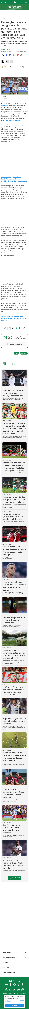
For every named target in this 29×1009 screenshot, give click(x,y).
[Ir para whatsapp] (18, 989)
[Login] (26, 2)
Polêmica (16, 353)
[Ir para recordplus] (6, 989)
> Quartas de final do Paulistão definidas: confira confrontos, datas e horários (14, 318)
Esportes (7, 952)
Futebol (9, 18)
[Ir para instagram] (14, 984)
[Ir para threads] (22, 984)
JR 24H (5, 962)
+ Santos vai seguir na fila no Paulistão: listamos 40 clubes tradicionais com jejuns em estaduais (14, 179)
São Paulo (4, 105)
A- (11, 61)
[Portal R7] (14, 2)
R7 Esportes (3, 18)
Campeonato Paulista (12, 120)
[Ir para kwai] (18, 984)
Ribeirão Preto (23, 353)
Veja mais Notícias (14, 878)
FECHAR (14, 1005)
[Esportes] (14, 7)
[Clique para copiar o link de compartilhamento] (21, 55)
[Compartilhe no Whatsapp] (14, 55)
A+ (7, 61)
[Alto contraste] (2, 61)
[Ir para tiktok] (10, 989)
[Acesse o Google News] (18, 55)
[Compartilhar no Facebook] (6, 55)
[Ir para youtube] (22, 989)
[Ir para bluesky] (6, 984)
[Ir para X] (14, 989)
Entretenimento (10, 957)
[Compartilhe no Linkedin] (10, 55)
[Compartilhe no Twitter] (3, 55)
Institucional (9, 972)
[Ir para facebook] (10, 984)
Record (6, 967)
